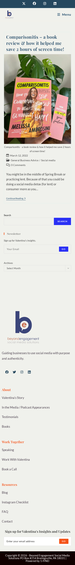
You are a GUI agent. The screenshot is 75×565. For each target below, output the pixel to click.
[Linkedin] (29, 372)
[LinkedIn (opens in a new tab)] (53, 3)
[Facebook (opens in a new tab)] (34, 3)
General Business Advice (24, 160)
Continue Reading (16, 198)
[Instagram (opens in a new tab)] (45, 3)
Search (7, 215)
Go (64, 249)
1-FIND (44, 560)
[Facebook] (7, 372)
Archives (8, 263)
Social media (48, 160)
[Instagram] (22, 372)
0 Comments (18, 165)
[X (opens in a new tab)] (24, 3)
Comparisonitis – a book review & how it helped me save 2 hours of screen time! (35, 43)
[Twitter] (14, 372)
